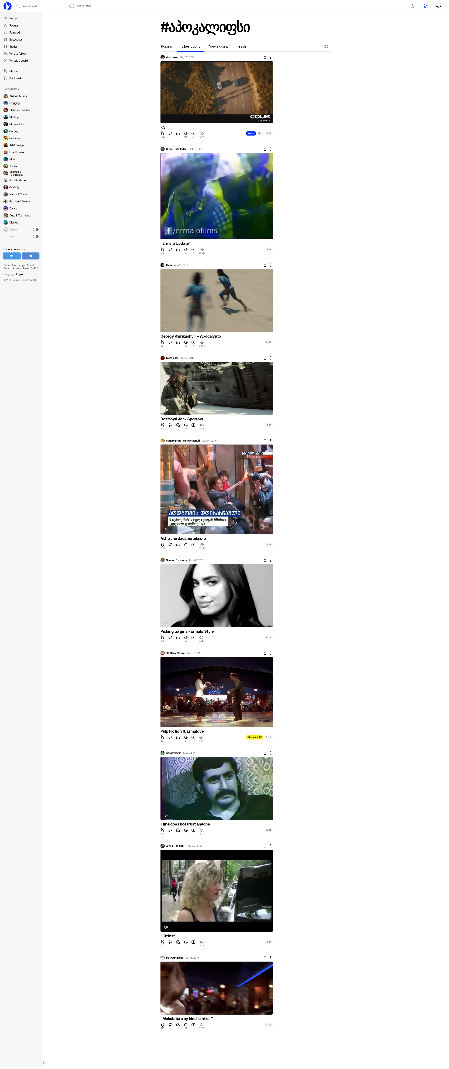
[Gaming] (21, 131)
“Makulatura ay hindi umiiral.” (186, 1018)
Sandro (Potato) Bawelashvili (183, 440)
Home (12, 18)
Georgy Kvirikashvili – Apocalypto (190, 336)
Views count (218, 46)
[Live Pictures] (21, 152)
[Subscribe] (36, 229)
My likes (14, 71)
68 (268, 342)
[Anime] (21, 229)
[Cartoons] (21, 138)
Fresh (241, 46)
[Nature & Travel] (21, 194)
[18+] (36, 236)
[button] (326, 46)
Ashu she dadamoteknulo (183, 538)
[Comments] (178, 133)
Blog (14, 265)
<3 (162, 127)
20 (268, 737)
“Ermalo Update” (175, 243)
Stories (13, 46)
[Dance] (21, 208)
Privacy (16, 268)
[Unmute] (165, 234)
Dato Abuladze (174, 957)
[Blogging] (21, 103)
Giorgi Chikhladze (176, 149)
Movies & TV (255, 737)
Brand (30, 265)
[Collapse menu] (43, 1063)
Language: (14, 274)
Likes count (191, 46)
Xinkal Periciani (175, 846)
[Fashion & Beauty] (21, 201)
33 (268, 133)
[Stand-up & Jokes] (21, 110)
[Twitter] (12, 255)
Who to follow (17, 53)
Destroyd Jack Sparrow (181, 419)
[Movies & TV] (21, 124)
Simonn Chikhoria (176, 560)
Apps (22, 265)
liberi (169, 265)
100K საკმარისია (175, 653)
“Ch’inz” (167, 936)
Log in (438, 6)
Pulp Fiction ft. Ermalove (182, 731)
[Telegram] (31, 255)
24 (268, 637)
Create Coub (84, 6)
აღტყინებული (173, 753)
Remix (250, 133)
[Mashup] (21, 117)
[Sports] (21, 166)
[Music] (21, 159)
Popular (13, 25)
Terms (7, 268)
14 (268, 249)
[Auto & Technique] (21, 215)
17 (268, 424)
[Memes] (21, 222)
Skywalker (172, 358)
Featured (14, 32)
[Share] (265, 57)
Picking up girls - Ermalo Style (187, 631)
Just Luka (171, 57)
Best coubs (16, 39)
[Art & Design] (21, 145)
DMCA (34, 268)
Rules (26, 268)
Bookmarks (16, 78)
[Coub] (8, 6)
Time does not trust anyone (185, 824)
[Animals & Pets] (21, 96)
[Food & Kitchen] (21, 180)
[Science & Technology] (21, 173)
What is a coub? (18, 60)
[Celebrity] (21, 187)
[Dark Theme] (412, 6)
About (7, 265)
